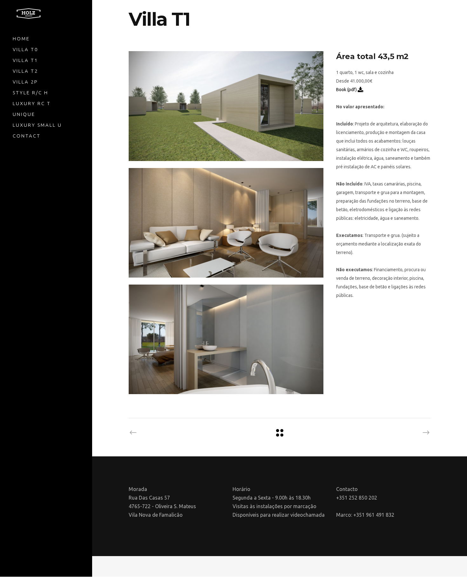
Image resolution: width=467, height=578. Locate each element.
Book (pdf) (347, 89)
